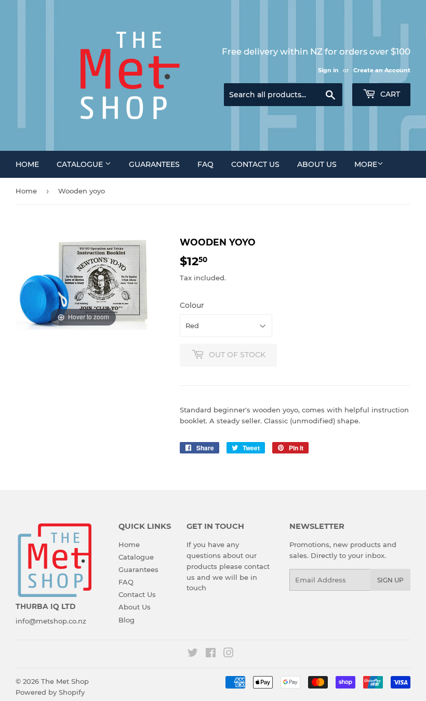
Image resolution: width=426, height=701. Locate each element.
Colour (192, 305)
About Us (317, 164)
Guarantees (154, 164)
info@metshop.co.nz (51, 621)
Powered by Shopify (50, 692)
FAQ (205, 164)
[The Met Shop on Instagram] (228, 654)
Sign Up (390, 580)
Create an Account (381, 70)
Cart (389, 94)
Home (27, 164)
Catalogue (81, 164)
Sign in (328, 70)
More (365, 164)
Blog (126, 620)
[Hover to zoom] (83, 282)
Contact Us (255, 164)
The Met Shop (65, 681)
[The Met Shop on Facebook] (210, 654)
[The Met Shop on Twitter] (193, 654)
